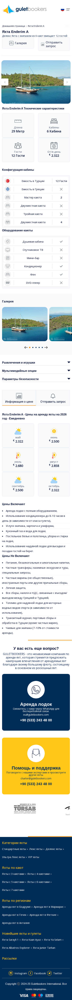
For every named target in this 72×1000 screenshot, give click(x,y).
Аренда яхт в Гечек (14, 914)
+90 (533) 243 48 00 (36, 720)
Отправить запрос (54, 44)
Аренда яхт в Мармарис (49, 906)
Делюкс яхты (54, 849)
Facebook (40, 973)
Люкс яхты (35, 849)
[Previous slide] (4, 81)
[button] (29, 347)
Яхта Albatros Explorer (16, 947)
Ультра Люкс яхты (13, 857)
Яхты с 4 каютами (38, 873)
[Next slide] (67, 81)
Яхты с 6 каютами (38, 882)
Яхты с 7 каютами (13, 890)
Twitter (57, 973)
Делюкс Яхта (9, 35)
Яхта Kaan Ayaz (31, 939)
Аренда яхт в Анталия (16, 923)
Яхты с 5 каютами (13, 882)
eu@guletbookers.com (36, 714)
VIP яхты (33, 857)
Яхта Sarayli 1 (10, 939)
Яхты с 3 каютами (13, 873)
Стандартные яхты (14, 849)
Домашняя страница (13, 25)
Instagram (21, 973)
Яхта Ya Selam (53, 939)
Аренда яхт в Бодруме (16, 906)
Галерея (21, 43)
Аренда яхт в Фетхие (43, 914)
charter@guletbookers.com (36, 778)
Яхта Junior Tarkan (44, 947)
